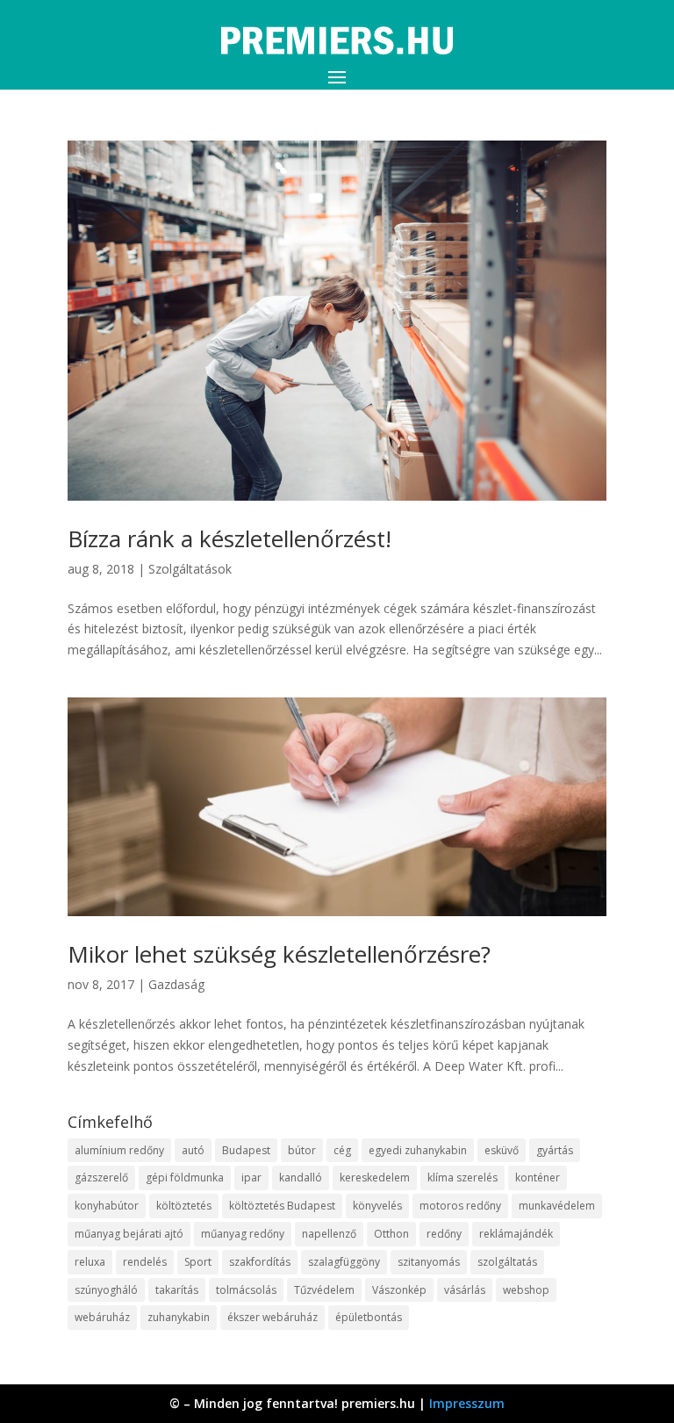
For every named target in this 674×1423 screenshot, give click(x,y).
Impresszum (467, 1403)
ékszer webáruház (272, 1317)
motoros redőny (460, 1205)
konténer (537, 1177)
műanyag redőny (242, 1233)
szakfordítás (259, 1261)
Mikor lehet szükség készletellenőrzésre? (279, 954)
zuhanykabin (178, 1317)
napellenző (329, 1233)
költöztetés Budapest (282, 1205)
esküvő (501, 1150)
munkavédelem (557, 1205)
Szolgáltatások (190, 568)
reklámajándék (516, 1233)
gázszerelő (101, 1177)
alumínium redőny (119, 1150)
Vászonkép (399, 1289)
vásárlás (464, 1289)
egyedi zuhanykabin (418, 1150)
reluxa (90, 1261)
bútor (302, 1150)
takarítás (176, 1289)
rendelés (145, 1261)
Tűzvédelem (324, 1289)
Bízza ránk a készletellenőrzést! (229, 538)
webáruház (102, 1317)
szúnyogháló (106, 1289)
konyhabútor (107, 1205)
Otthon (391, 1233)
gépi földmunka (185, 1177)
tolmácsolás (246, 1289)
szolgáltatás (507, 1261)
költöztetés (184, 1205)
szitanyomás (429, 1261)
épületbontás (368, 1317)
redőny (444, 1233)
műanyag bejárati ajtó (129, 1233)
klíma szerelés (462, 1177)
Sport (198, 1261)
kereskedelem (375, 1177)
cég (342, 1150)
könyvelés (377, 1205)
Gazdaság (176, 984)
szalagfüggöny (344, 1261)
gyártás (554, 1150)
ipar (251, 1177)
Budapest (246, 1150)
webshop (526, 1289)
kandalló (300, 1177)
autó (193, 1150)
